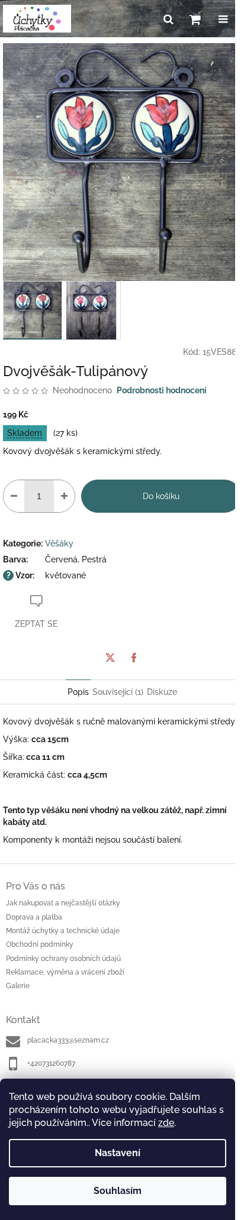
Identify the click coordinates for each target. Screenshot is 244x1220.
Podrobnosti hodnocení (162, 390)
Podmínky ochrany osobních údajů (63, 958)
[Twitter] (110, 657)
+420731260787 (51, 1063)
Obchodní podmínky (39, 944)
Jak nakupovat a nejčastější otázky (63, 903)
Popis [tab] (78, 692)
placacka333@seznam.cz (68, 1040)
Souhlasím (118, 1190)
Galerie (18, 986)
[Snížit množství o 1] (14, 496)
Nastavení (117, 1152)
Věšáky (59, 543)
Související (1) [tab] (117, 692)
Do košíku (161, 496)
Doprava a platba (34, 917)
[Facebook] (134, 657)
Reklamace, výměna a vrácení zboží (65, 972)
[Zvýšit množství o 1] (64, 496)
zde (166, 1122)
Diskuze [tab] (162, 692)
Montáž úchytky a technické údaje (63, 931)
